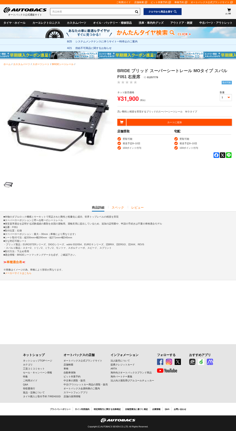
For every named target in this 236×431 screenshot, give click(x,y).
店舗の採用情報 (72, 396)
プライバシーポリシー (60, 409)
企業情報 (156, 409)
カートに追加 (174, 122)
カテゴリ (28, 364)
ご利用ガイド (123, 2)
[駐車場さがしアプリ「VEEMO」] (201, 362)
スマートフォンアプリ (76, 392)
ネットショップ (34, 355)
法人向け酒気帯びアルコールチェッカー (132, 380)
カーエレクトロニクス (46, 22)
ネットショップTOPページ (37, 360)
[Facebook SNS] (160, 362)
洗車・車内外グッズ (151, 22)
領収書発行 (29, 388)
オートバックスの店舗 (79, 355)
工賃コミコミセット (34, 368)
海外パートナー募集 (121, 376)
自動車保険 (70, 372)
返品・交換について (34, 392)
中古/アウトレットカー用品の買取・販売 (86, 384)
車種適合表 (14, 262)
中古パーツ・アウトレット (216, 22)
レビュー (137, 207)
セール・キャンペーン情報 (37, 372)
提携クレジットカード (123, 364)
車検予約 (179, 2)
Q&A (25, 384)
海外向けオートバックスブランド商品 (131, 372)
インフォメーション (125, 355)
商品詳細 (98, 209)
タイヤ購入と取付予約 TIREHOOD (42, 396)
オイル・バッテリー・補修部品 (112, 22)
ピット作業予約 (159, 2)
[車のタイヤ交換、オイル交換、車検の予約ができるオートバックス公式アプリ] (192, 362)
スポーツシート (40, 64)
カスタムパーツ (76, 22)
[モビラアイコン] (210, 362)
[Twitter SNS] (178, 362)
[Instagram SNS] (169, 362)
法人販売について (120, 360)
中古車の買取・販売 (74, 380)
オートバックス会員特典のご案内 (82, 388)
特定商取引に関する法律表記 (107, 409)
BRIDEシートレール (63, 64)
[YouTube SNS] (167, 371)
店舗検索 (139, 2)
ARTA (114, 368)
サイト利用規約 (82, 409)
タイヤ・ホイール (14, 22)
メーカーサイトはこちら (18, 273)
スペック (118, 207)
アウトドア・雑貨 (181, 22)
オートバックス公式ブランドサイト (210, 2)
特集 (25, 376)
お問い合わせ (180, 409)
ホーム (7, 64)
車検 (66, 368)
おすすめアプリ (200, 355)
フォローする (166, 355)
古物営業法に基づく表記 (136, 409)
